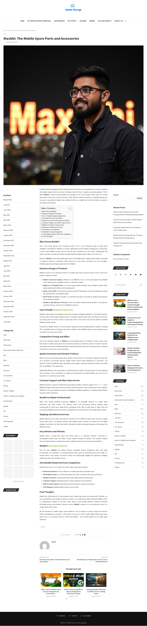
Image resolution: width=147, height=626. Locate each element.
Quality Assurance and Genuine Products (56, 220)
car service (129, 427)
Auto (129, 386)
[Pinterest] (130, 274)
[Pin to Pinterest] (82, 535)
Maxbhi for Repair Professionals (53, 225)
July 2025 (7, 266)
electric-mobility (129, 436)
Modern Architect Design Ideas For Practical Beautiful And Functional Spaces (134, 352)
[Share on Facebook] (78, 535)
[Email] (140, 274)
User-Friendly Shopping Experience (54, 216)
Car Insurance (59, 21)
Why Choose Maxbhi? (49, 211)
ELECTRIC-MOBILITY (104, 21)
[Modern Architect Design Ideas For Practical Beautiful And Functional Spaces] (119, 351)
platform (100, 385)
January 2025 (8, 296)
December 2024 (9, 301)
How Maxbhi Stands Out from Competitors (57, 234)
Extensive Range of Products (51, 213)
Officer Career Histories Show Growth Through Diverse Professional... (51, 591)
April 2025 (7, 281)
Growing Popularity (58, 445)
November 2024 (9, 306)
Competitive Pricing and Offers (52, 218)
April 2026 (7, 220)
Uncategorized (129, 463)
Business (129, 413)
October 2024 (8, 312)
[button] (43, 586)
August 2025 (8, 261)
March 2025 (7, 286)
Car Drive (83, 21)
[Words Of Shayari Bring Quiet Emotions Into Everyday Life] (119, 368)
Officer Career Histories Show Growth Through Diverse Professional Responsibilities (135, 304)
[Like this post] (76, 535)
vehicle (129, 467)
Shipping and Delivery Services (52, 227)
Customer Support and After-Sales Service (56, 223)
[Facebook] (115, 274)
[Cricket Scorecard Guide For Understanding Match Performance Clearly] (73, 580)
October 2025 (8, 251)
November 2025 (9, 245)
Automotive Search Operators (39, 21)
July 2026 (7, 205)
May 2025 (7, 276)
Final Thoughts (48, 236)
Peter (54, 542)
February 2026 (8, 230)
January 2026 (8, 235)
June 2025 (7, 271)
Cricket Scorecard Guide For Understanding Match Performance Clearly (73, 591)
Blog (129, 409)
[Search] (126, 21)
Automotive (129, 395)
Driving (92, 21)
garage (129, 449)
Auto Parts (72, 21)
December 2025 (9, 240)
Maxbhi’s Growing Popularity (52, 232)
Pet (129, 454)
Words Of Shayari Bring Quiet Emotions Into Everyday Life (135, 367)
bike (129, 404)
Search (115, 195)
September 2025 (9, 256)
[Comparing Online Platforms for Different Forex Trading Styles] (96, 580)
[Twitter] (120, 274)
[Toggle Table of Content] (69, 208)
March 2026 (7, 225)
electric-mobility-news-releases (129, 440)
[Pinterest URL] (8, 446)
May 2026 (7, 215)
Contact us (118, 21)
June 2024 (7, 322)
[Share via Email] (84, 535)
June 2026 (7, 210)
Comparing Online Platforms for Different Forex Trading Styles (96, 591)
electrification (129, 445)
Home (22, 21)
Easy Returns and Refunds (51, 229)
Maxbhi (43, 527)
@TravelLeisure (18, 481)
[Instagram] (125, 274)
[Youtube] (135, 274)
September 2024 (9, 317)
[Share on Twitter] (80, 535)
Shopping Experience (63, 309)
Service (129, 458)
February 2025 (8, 291)
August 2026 (8, 200)
